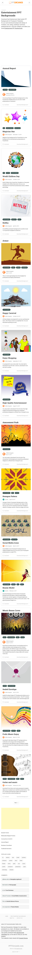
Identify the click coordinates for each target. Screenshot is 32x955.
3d (2, 857)
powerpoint (10, 866)
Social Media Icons (11, 543)
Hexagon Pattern (10, 496)
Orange (18, 267)
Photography (12, 884)
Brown (4, 778)
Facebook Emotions (6, 848)
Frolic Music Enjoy (11, 734)
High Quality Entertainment (15, 403)
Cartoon (5, 89)
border (18, 857)
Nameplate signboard (15, 879)
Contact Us (19, 918)
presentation (18, 866)
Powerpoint (24, 267)
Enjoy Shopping (9, 358)
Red (18, 584)
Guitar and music (10, 782)
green (14, 863)
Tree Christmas (9, 890)
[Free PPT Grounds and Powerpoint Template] (16, 2)
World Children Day (11, 176)
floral (16, 860)
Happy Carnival (9, 313)
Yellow (22, 637)
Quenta (6, 499)
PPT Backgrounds (18, 948)
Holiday (13, 730)
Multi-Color (14, 539)
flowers (3, 863)
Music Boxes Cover (11, 610)
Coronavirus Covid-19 (6, 839)
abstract (7, 857)
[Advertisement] (16, 46)
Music (17, 637)
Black (4, 637)
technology (4, 869)
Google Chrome (23, 938)
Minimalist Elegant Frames (8, 835)
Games (13, 267)
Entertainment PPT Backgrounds (13, 28)
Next (16, 802)
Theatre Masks (15, 907)
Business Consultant (6, 845)
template (11, 869)
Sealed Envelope (9, 689)
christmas (4, 860)
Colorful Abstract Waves (12, 901)
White (19, 219)
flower (21, 860)
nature (23, 863)
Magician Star (9, 131)
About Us (12, 918)
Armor (6, 240)
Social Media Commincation (19, 895)
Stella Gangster (10, 93)
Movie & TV (14, 219)
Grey (18, 778)
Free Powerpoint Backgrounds (18, 916)
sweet (24, 866)
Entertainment (12, 89)
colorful (10, 860)
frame (9, 863)
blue (13, 857)
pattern (3, 866)
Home (6, 916)
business (24, 857)
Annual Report (9, 68)
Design (4, 685)
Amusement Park (10, 422)
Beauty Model (8, 588)
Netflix (6, 223)
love (19, 863)
